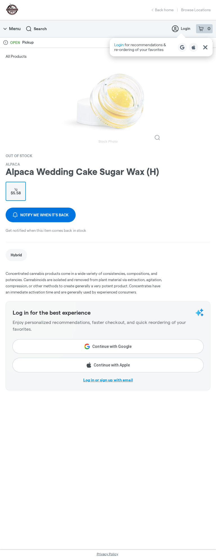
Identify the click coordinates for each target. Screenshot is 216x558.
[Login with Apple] (193, 47)
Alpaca (13, 164)
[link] (16, 255)
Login (185, 28)
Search (40, 28)
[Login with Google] (182, 47)
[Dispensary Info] (5, 42)
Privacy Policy (107, 554)
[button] (161, 47)
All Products (16, 56)
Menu (15, 28)
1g (16, 191)
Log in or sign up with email (108, 380)
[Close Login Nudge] (205, 47)
